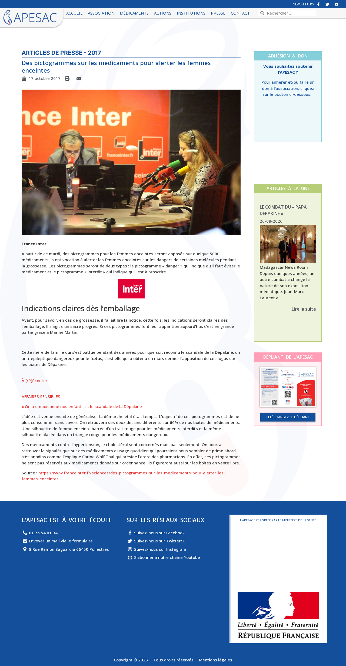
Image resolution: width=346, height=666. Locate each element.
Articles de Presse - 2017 (61, 52)
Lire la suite (304, 309)
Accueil (74, 13)
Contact (240, 13)
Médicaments (134, 13)
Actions (162, 13)
